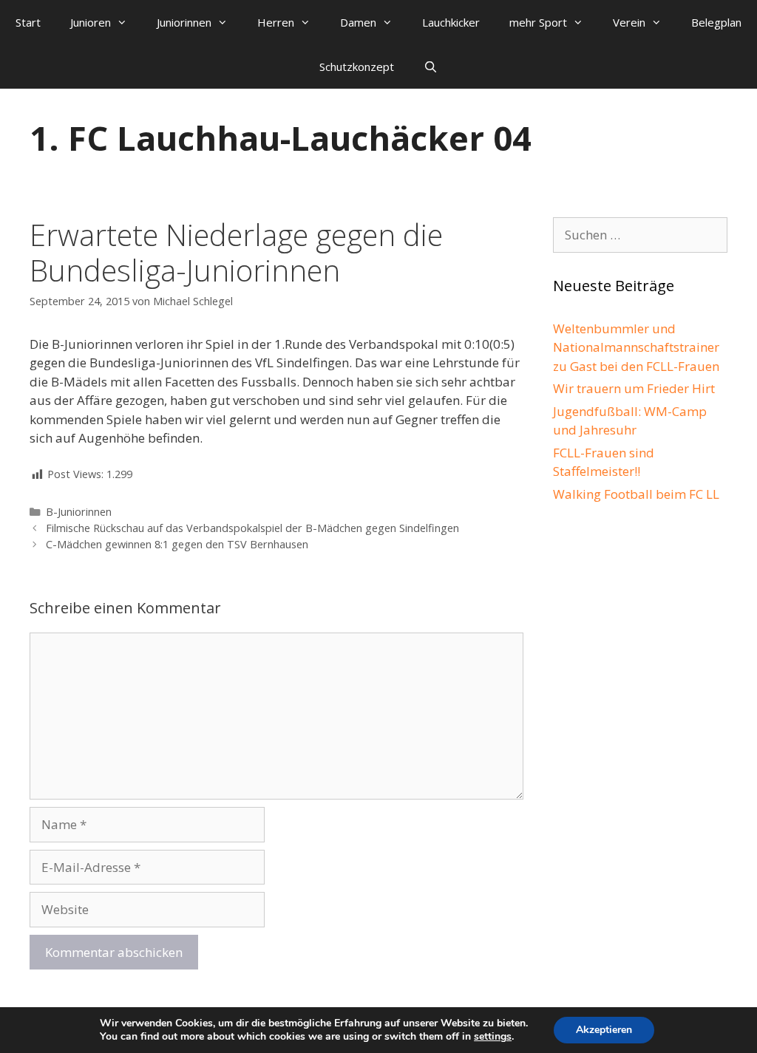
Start (28, 22)
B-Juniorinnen (79, 512)
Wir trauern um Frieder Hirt (634, 388)
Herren (275, 22)
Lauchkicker (451, 22)
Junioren (90, 22)
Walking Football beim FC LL (636, 493)
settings (493, 1036)
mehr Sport (538, 22)
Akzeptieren (604, 1030)
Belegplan (716, 22)
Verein (629, 22)
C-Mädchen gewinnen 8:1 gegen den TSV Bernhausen (177, 544)
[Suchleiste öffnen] (430, 66)
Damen (358, 22)
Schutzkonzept (356, 66)
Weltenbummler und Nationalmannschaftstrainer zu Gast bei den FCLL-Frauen (636, 347)
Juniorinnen (184, 22)
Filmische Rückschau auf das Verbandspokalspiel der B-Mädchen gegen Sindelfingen (252, 528)
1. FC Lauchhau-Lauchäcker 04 (281, 137)
